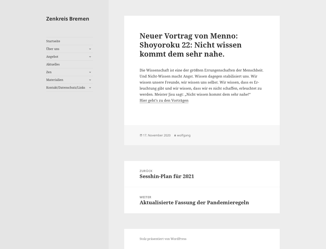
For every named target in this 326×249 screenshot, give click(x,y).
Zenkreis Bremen (67, 18)
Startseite (53, 41)
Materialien (54, 80)
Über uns (52, 49)
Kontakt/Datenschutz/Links (65, 87)
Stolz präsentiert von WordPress (163, 239)
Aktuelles (53, 64)
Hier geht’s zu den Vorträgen (164, 100)
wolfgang (184, 135)
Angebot (52, 57)
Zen (49, 72)
